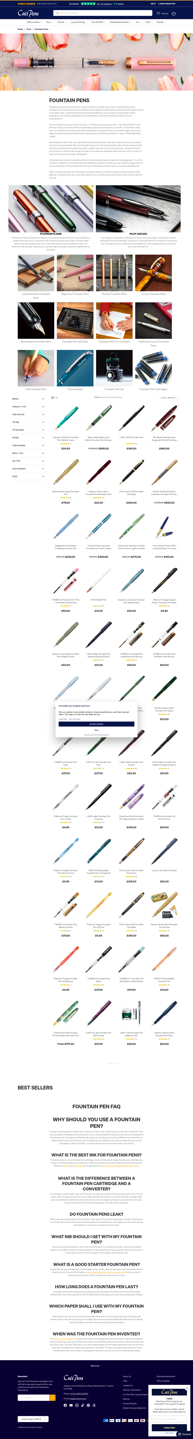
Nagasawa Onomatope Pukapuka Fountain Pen (66, 547)
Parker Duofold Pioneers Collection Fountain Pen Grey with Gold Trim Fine (164, 493)
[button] (174, 13)
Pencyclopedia (163, 1380)
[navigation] (30, 438)
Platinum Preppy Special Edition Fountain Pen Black (164, 601)
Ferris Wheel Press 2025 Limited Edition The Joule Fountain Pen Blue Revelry (164, 547)
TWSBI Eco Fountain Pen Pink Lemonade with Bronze (65, 601)
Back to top (95, 1366)
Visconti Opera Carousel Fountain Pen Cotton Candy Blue (98, 547)
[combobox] (102, 13)
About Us (127, 1376)
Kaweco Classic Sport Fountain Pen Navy (164, 1034)
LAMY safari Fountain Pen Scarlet (131, 763)
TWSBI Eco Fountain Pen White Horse (164, 817)
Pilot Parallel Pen (98, 599)
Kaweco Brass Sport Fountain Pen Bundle (164, 925)
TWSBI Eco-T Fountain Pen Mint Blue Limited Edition (131, 980)
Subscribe (169, 1427)
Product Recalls (130, 1403)
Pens (48, 22)
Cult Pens (26, 1427)
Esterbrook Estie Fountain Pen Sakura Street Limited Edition (131, 817)
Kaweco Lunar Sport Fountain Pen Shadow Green (65, 655)
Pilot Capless (138, 233)
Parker (67, 1165)
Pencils (61, 22)
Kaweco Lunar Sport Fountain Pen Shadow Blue (131, 601)
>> (119, 1063)
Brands (160, 22)
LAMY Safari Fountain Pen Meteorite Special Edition (164, 763)
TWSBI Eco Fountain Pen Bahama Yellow (65, 925)
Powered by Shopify (35, 1427)
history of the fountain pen (65, 1338)
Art (137, 22)
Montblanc (78, 1165)
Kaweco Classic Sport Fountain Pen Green (164, 709)
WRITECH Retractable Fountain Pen (164, 980)
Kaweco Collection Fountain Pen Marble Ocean (66, 438)
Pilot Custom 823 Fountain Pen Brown (131, 871)
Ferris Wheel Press (118, 1165)
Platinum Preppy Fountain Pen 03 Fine (99, 925)
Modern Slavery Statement (134, 1408)
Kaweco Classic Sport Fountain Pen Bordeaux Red (98, 492)
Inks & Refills (97, 22)
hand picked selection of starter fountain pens (106, 1272)
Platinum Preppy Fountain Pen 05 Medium (66, 980)
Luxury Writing (78, 22)
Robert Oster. (134, 1165)
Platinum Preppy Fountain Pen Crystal (66, 817)
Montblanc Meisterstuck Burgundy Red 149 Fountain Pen (164, 438)
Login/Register (166, 3)
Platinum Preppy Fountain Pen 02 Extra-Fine (66, 871)
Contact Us (128, 1385)
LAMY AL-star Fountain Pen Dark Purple (98, 1034)
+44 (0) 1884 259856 (79, 1393)
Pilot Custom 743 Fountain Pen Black (131, 492)
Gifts (148, 22)
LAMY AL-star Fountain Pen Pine (98, 763)
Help (153, 3)
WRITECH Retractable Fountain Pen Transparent (99, 871)
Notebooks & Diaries (119, 22)
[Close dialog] (187, 1388)
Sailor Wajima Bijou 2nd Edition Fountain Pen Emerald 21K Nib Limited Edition (98, 438)
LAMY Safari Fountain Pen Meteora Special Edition (99, 655)
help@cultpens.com (78, 1398)
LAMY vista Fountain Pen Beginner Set (131, 1034)
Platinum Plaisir (51, 233)
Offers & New (33, 22)
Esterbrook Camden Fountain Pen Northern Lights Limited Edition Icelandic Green (131, 547)
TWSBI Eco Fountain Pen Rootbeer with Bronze (164, 655)
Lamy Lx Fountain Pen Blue (164, 870)
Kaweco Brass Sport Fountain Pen (65, 492)
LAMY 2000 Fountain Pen (131, 437)
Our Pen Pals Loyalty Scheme (135, 1394)
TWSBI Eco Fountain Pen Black (98, 980)
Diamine (105, 1165)
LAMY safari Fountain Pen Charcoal (99, 817)
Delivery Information (132, 1390)
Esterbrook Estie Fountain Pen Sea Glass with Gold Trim (65, 1034)
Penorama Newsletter (166, 1376)
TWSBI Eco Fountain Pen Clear (65, 763)
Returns (126, 1399)
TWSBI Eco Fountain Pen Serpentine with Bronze (131, 655)
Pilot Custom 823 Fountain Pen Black (131, 925)
